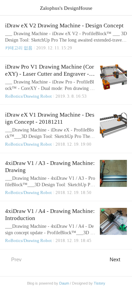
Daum (64, 283)
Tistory (99, 283)
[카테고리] (8, 7)
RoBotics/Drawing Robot (28, 96)
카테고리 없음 (18, 47)
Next (115, 259)
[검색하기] (123, 7)
